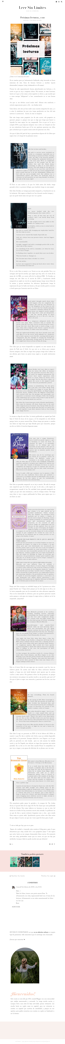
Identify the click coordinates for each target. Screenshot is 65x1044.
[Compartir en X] (52, 844)
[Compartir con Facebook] (50, 844)
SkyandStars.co (45, 1041)
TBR (12, 844)
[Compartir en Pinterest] (54, 844)
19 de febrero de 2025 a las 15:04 (31, 887)
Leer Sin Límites (32, 7)
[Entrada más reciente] (25, 876)
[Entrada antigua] (40, 876)
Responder (16, 907)
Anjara (18, 887)
